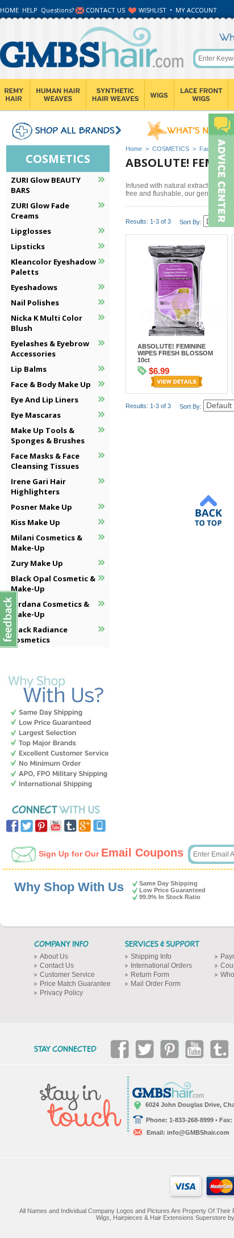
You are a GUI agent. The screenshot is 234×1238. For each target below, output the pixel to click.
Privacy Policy (61, 993)
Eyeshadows (34, 287)
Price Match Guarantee (75, 984)
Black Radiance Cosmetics (39, 634)
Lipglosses (31, 231)
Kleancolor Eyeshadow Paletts (53, 267)
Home (134, 148)
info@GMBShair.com (198, 1132)
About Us (54, 956)
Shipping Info (151, 956)
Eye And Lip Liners (44, 400)
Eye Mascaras (36, 415)
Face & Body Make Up (51, 384)
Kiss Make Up (35, 522)
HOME (9, 10)
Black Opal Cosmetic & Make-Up (53, 583)
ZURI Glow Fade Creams (40, 210)
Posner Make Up (41, 507)
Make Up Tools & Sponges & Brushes (48, 435)
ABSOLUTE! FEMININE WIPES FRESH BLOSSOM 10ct (175, 353)
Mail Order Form (156, 984)
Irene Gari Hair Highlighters (38, 486)
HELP (29, 10)
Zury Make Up (37, 563)
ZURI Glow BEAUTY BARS (46, 185)
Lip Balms (29, 369)
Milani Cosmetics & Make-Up (46, 542)
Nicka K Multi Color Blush (46, 323)
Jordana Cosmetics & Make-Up (50, 609)
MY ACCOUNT (196, 10)
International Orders (161, 966)
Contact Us (57, 966)
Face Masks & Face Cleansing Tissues (45, 461)
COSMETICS (170, 148)
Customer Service (67, 975)
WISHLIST (152, 10)
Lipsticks (28, 246)
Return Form (150, 975)
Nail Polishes (35, 302)
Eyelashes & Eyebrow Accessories (50, 348)
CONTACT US (105, 10)
